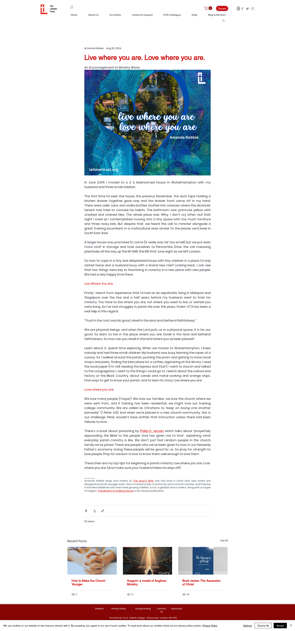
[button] (208, 8)
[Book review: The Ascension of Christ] (203, 561)
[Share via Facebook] (86, 511)
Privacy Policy (209, 625)
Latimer (53, 9)
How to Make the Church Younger (88, 582)
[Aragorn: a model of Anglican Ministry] (147, 561)
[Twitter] (247, 9)
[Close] (291, 625)
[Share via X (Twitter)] (94, 511)
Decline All (263, 625)
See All (224, 540)
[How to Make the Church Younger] (92, 561)
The (51, 6)
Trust (52, 11)
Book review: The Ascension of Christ (201, 582)
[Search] (91, 7)
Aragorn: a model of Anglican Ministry (146, 582)
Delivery (99, 608)
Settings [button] (247, 625)
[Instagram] (253, 9)
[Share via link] (102, 511)
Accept (280, 625)
